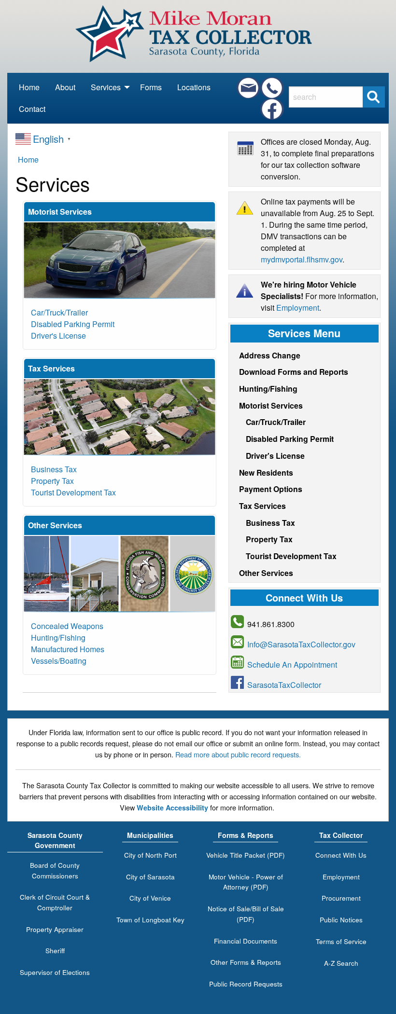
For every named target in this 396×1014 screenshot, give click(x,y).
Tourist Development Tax (73, 492)
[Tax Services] (119, 416)
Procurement (341, 898)
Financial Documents (245, 940)
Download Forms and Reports (293, 371)
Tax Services (262, 505)
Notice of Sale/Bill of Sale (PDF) (246, 914)
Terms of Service (341, 941)
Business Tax (54, 469)
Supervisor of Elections (55, 972)
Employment (297, 307)
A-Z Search (341, 963)
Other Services (266, 572)
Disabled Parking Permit (72, 323)
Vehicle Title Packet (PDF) (245, 855)
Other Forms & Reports (246, 962)
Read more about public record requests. (238, 754)
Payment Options (270, 488)
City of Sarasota (150, 876)
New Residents (266, 472)
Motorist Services (271, 405)
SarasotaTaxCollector (284, 684)
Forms (151, 87)
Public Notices (341, 919)
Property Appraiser (55, 929)
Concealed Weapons (67, 625)
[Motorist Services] (119, 259)
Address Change (269, 355)
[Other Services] (119, 573)
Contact (32, 108)
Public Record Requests (246, 983)
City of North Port (150, 855)
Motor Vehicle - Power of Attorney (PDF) (246, 882)
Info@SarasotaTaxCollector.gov (301, 644)
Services (106, 90)
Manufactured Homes (67, 649)
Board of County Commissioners (55, 870)
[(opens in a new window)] (272, 109)
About (65, 87)
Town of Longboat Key (150, 919)
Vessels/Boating (58, 660)
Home (29, 87)
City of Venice (150, 898)
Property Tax (52, 480)
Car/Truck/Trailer (59, 312)
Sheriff (55, 950)
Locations (194, 87)
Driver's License (58, 335)
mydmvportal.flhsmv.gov (301, 259)
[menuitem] (29, 87)
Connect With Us (341, 855)
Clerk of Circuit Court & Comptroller (55, 902)
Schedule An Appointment (292, 664)
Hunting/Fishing (58, 637)
